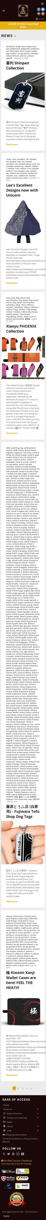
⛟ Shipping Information (14, 1134)
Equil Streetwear (31, 1212)
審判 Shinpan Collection (17, 65)
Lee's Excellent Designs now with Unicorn (22, 190)
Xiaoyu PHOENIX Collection (21, 329)
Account (41, 19)
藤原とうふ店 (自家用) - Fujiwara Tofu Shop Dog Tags (22, 811)
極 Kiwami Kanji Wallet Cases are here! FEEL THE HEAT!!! (21, 980)
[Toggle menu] (37, 1109)
